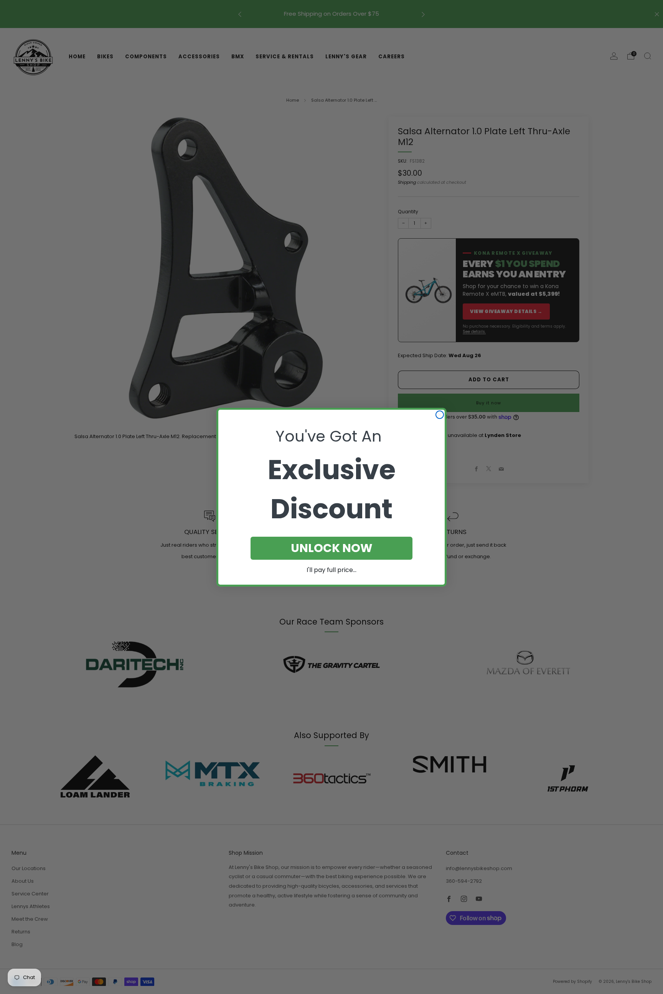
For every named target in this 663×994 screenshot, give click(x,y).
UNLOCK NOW (332, 548)
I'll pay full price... (331, 569)
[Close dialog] (440, 415)
